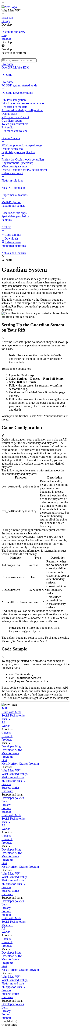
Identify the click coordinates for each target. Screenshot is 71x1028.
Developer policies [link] (13, 798)
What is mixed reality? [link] (15, 773)
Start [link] (4, 760)
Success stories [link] (10, 787)
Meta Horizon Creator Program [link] (20, 763)
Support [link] (6, 811)
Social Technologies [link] (14, 715)
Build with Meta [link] (11, 712)
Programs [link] (7, 756)
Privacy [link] (6, 804)
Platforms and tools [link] (13, 777)
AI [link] (3, 722)
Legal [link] (5, 801)
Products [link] (7, 739)
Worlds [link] (6, 725)
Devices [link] (6, 784)
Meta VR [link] (7, 719)
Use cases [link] (7, 791)
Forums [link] (6, 808)
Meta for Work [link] (10, 753)
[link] (9, 7)
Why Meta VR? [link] (11, 770)
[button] (35, 3)
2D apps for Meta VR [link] (15, 780)
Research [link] (7, 736)
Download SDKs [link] (12, 749)
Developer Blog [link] (11, 746)
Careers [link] (6, 732)
